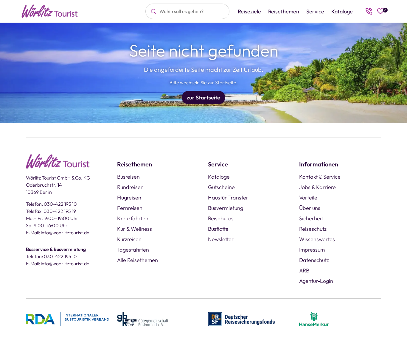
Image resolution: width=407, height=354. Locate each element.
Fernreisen (129, 208)
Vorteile (308, 197)
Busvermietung (225, 208)
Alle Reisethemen (137, 260)
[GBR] (142, 319)
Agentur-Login (316, 280)
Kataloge (342, 11)
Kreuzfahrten (132, 218)
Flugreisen (129, 197)
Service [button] (315, 11)
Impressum (312, 249)
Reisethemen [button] (283, 11)
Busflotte (218, 228)
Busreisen (128, 176)
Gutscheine (221, 187)
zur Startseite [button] (203, 97)
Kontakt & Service (320, 176)
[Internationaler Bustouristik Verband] (67, 319)
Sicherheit (311, 218)
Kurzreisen (129, 239)
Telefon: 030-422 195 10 (51, 204)
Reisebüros (221, 218)
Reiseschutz (313, 228)
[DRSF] (241, 319)
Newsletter (221, 239)
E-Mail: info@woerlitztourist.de (57, 233)
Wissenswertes (317, 239)
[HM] (314, 319)
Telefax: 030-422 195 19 (51, 211)
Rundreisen (130, 187)
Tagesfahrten (133, 249)
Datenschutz (314, 260)
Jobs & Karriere (317, 187)
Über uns (309, 208)
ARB (304, 270)
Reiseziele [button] (249, 11)
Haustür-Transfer (228, 197)
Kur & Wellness (134, 228)
